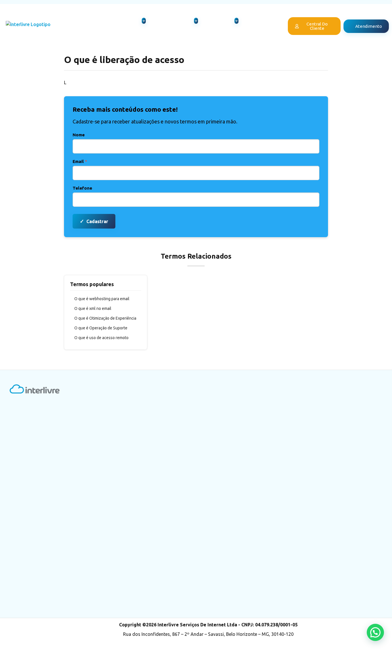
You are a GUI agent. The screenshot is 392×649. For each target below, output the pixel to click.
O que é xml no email (92, 308)
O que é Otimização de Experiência (105, 318)
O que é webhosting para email (101, 298)
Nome (79, 135)
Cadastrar (94, 221)
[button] (375, 632)
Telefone (82, 188)
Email (80, 161)
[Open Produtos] (144, 21)
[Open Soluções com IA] (196, 21)
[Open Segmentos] (236, 21)
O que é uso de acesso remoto (101, 337)
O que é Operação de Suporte (100, 328)
